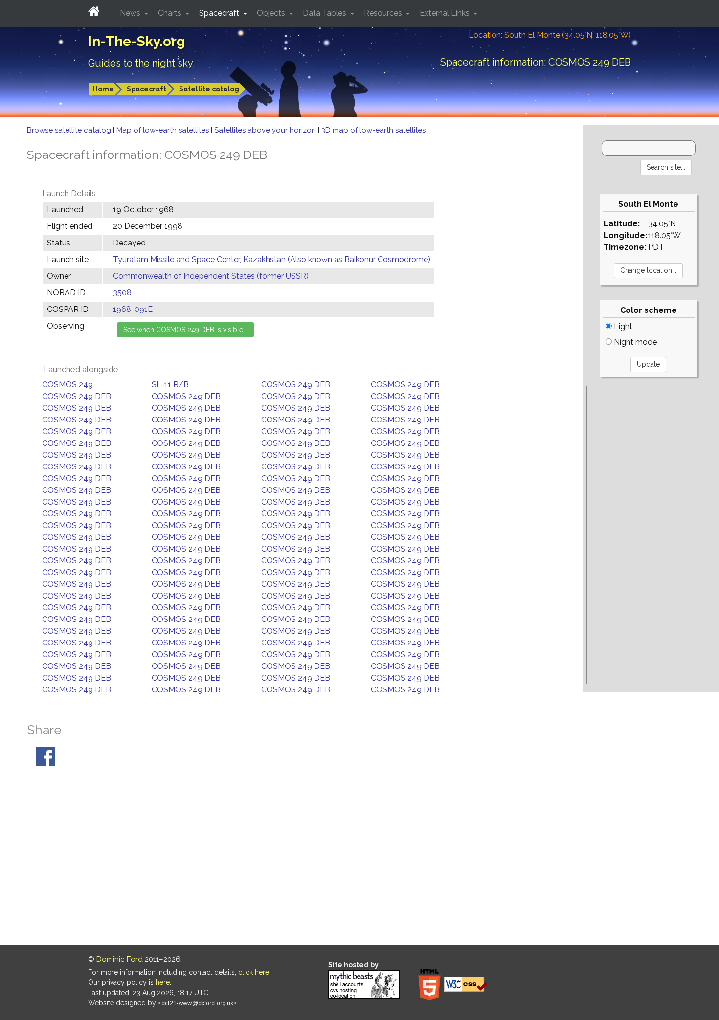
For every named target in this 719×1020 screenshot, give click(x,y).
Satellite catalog (209, 89)
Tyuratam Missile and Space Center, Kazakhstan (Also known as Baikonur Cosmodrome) (271, 259)
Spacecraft (146, 89)
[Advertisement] (651, 535)
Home (103, 89)
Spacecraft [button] (220, 13)
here (163, 982)
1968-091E (133, 309)
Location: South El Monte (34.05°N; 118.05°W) (550, 35)
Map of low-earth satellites (163, 130)
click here (253, 972)
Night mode (634, 342)
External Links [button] (446, 13)
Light (622, 326)
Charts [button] (170, 13)
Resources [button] (384, 13)
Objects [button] (272, 13)
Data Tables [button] (325, 13)
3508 (122, 292)
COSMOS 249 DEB (295, 384)
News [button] (131, 13)
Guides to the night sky (140, 63)
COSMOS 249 (67, 384)
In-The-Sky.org (136, 41)
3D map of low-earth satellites (373, 130)
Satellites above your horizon (266, 130)
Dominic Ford (119, 959)
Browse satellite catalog (70, 130)
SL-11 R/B (170, 384)
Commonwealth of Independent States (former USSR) (211, 276)
